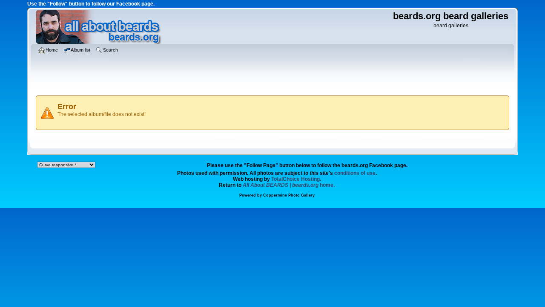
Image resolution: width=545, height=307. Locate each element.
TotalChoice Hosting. (296, 179)
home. (289, 185)
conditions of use (355, 173)
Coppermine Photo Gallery (289, 195)
